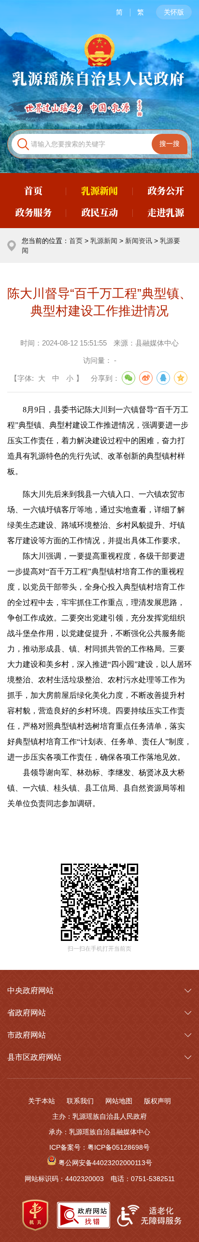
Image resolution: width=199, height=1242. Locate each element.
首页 (76, 241)
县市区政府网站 (34, 1057)
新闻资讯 (138, 241)
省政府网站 (26, 1013)
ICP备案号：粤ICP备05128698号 (99, 1147)
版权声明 (157, 1101)
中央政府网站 (30, 990)
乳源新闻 (103, 241)
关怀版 (174, 12)
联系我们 (80, 1101)
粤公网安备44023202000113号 (105, 1163)
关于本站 (41, 1101)
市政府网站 (26, 1035)
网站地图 (118, 1101)
